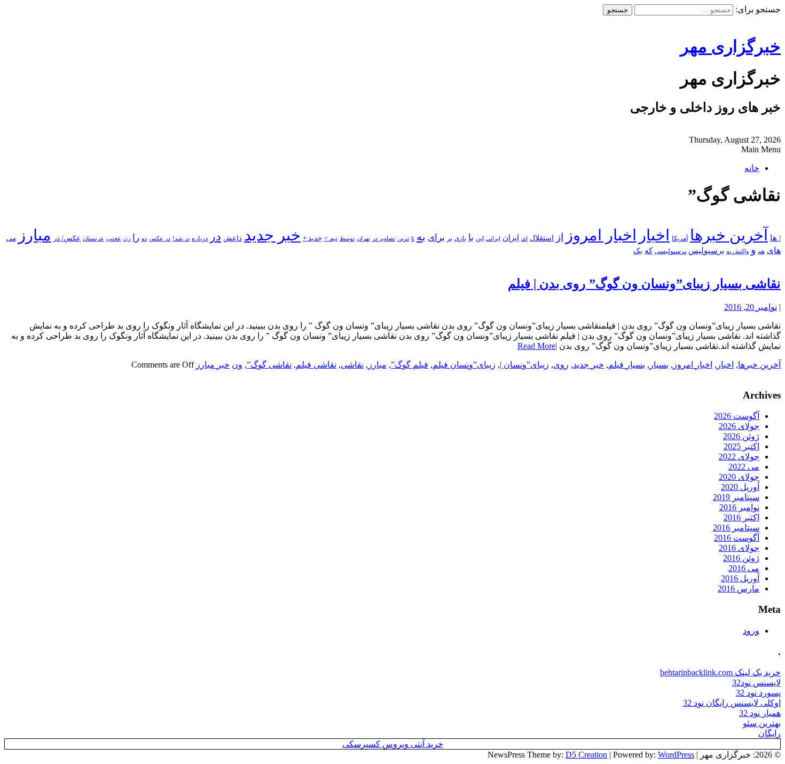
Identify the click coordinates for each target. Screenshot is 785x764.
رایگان (769, 733)
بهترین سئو (762, 723)
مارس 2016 (738, 588)
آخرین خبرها (729, 235)
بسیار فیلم (626, 364)
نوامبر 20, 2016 (750, 306)
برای (436, 237)
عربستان (93, 238)
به (421, 237)
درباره (200, 238)
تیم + (330, 238)
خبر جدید (272, 235)
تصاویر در (383, 238)
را (135, 237)
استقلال (542, 237)
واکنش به (737, 251)
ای (524, 238)
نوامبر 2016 (739, 507)
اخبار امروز (601, 235)
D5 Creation (586, 754)
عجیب (113, 238)
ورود (751, 630)
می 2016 (743, 568)
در (215, 236)
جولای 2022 (739, 456)
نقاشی (352, 364)
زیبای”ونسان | (524, 364)
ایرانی (493, 238)
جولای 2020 (739, 476)
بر (449, 238)
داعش (232, 238)
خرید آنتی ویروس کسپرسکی (392, 744)
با (471, 237)
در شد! (181, 238)
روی (561, 364)
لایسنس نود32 (756, 682)
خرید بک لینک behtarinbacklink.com (720, 672)
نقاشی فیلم (316, 364)
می (11, 238)
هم (761, 251)
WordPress (676, 754)
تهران (363, 238)
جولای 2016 (739, 547)
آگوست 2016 (736, 537)
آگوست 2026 (736, 415)
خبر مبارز (213, 364)
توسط (347, 238)
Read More (536, 345)
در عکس (159, 238)
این (480, 238)
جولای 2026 (739, 426)
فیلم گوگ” (409, 364)
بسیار (659, 364)
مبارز (34, 235)
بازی (460, 238)
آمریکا (680, 238)
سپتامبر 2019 (736, 497)
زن (126, 238)
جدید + (312, 238)
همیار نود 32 (760, 713)
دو (144, 238)
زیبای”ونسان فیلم (464, 364)
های (774, 250)
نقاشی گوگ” (269, 364)
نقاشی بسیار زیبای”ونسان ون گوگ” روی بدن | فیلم (644, 284)
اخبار (654, 235)
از (559, 237)
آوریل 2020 (740, 487)
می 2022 (743, 466)
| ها (775, 237)
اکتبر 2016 (741, 517)
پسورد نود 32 (758, 692)
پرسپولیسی (670, 251)
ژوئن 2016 (741, 558)
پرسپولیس (706, 250)
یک (637, 250)
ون (237, 364)
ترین (403, 238)
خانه (751, 168)
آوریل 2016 (740, 578)
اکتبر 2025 (741, 446)
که (649, 250)
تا (412, 238)
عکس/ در (67, 238)
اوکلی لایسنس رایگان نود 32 (732, 702)
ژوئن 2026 (741, 436)
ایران (511, 237)
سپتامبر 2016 (736, 527)
